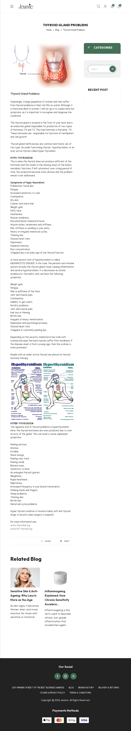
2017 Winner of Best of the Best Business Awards (38, 687)
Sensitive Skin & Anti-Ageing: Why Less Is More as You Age (24, 595)
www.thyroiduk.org (20, 525)
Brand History (86, 687)
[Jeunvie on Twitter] (73, 676)
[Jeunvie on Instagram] (65, 676)
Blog (57, 30)
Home (48, 30)
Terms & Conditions (80, 693)
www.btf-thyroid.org (21, 528)
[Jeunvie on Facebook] (57, 676)
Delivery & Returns (108, 687)
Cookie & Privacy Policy (52, 693)
